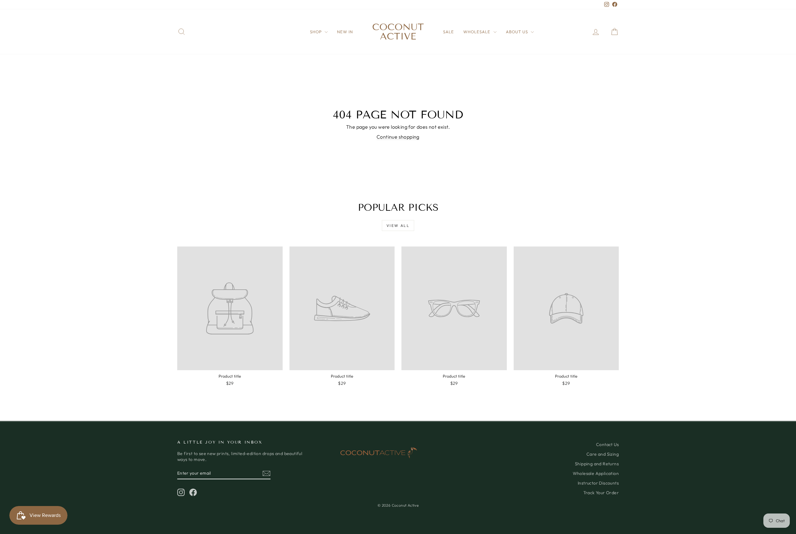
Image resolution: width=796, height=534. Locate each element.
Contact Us (607, 444)
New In (345, 31)
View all (398, 225)
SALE (448, 31)
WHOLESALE (477, 31)
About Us (517, 31)
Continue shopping (398, 137)
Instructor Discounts (598, 483)
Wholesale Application (596, 473)
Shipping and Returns (597, 464)
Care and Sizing (602, 454)
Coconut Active (398, 31)
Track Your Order (601, 492)
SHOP (316, 31)
